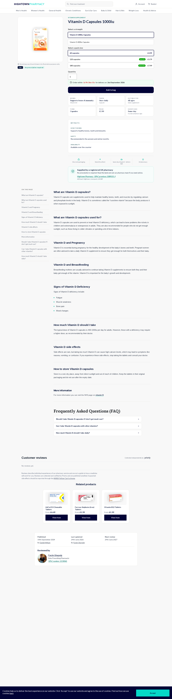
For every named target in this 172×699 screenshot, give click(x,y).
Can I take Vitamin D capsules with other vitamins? (34, 250)
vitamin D (100, 395)
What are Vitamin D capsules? (32, 195)
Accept (153, 693)
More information (28, 237)
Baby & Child (106, 11)
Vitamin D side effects (30, 227)
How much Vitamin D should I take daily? (34, 257)
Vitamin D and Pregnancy (31, 207)
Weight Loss (134, 11)
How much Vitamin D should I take (34, 222)
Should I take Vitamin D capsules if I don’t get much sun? (35, 243)
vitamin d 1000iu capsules (80, 35)
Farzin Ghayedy (79, 543)
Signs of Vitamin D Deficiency (32, 217)
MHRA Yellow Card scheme (64, 478)
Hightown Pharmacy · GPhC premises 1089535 (96, 176)
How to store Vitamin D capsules (34, 232)
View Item (56, 518)
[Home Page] (38, 4)
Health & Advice (149, 11)
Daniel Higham (45, 543)
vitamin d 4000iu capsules (80, 42)
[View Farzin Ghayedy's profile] (42, 558)
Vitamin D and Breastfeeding (32, 212)
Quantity (72, 72)
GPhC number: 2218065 (57, 561)
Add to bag (111, 90)
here (11, 693)
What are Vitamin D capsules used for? (34, 201)
